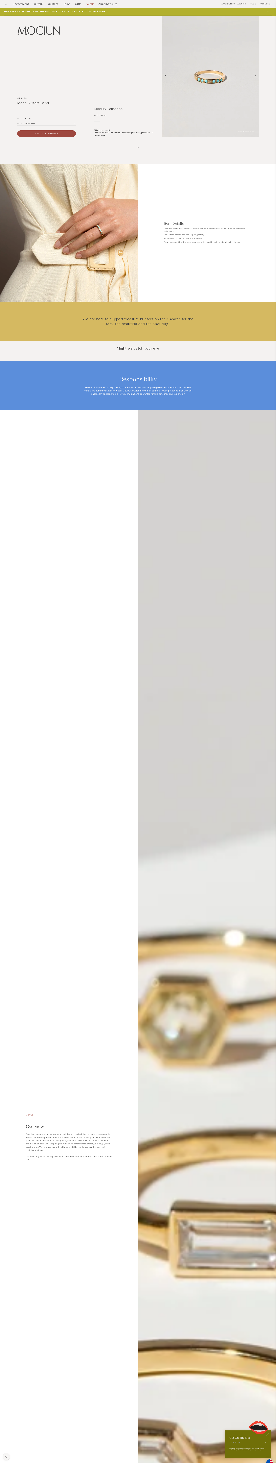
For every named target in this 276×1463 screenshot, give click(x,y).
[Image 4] (243, 131)
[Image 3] (241, 131)
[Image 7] (248, 131)
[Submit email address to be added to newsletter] (265, 1442)
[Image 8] (250, 131)
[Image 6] (247, 131)
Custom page (99, 135)
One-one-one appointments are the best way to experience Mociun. (51, 11)
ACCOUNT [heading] (241, 4)
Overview (35, 1126)
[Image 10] (253, 131)
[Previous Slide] (165, 76)
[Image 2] (240, 131)
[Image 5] (245, 131)
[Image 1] (238, 131)
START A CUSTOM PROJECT (46, 134)
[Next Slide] (255, 76)
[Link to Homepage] (46, 30)
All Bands (21, 98)
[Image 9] (252, 131)
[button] (5, 4)
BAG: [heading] (253, 4)
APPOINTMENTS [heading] (228, 4)
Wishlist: (265, 4)
